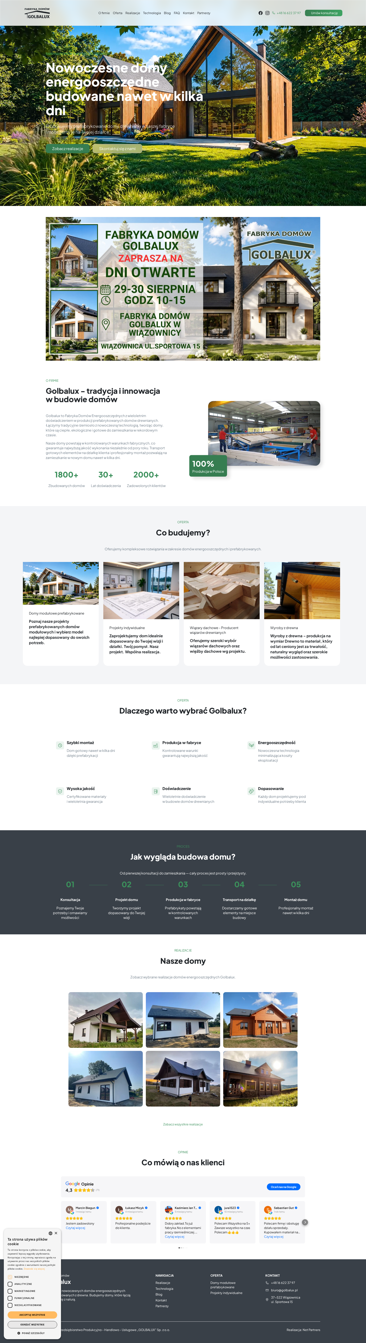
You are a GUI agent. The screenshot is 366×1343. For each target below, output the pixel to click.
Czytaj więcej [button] (75, 1228)
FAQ (177, 13)
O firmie (104, 13)
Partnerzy (203, 13)
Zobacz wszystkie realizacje (183, 1124)
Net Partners (311, 1330)
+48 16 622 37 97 (283, 1283)
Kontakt (188, 13)
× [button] (55, 1233)
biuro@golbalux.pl (284, 1290)
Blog (167, 13)
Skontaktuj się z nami (117, 148)
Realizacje (132, 13)
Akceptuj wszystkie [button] (32, 1314)
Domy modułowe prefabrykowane (223, 1285)
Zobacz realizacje (67, 148)
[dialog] (32, 1284)
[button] (61, 1222)
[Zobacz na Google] (69, 1210)
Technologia (152, 13)
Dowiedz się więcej (34, 1268)
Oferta (117, 13)
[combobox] (50, 1233)
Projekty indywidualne (226, 1293)
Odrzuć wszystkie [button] (32, 1324)
